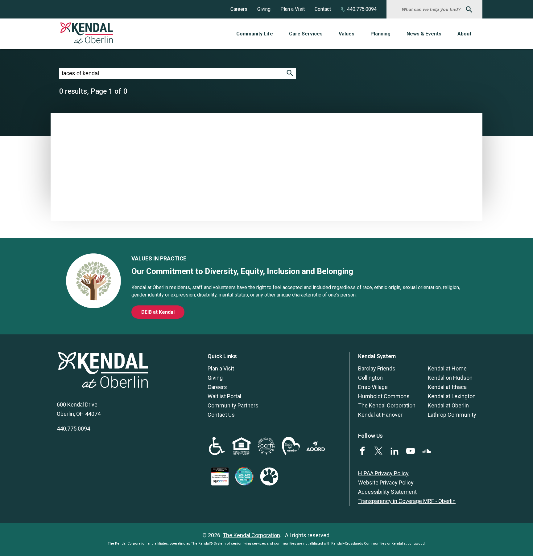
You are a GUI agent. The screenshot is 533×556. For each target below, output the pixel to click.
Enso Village (373, 387)
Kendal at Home (447, 368)
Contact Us (221, 414)
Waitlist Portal (224, 396)
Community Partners (233, 405)
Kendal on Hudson (450, 377)
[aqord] (315, 449)
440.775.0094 (362, 9)
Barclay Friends (376, 368)
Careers (238, 9)
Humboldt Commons (384, 396)
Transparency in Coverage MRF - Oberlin (407, 501)
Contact (323, 9)
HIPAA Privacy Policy (383, 473)
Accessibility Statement (387, 492)
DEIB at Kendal (158, 312)
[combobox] (432, 9)
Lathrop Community (452, 414)
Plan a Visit (292, 9)
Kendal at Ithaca (447, 387)
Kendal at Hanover (380, 414)
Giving (264, 9)
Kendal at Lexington (452, 396)
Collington (370, 377)
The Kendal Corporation (386, 405)
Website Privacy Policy (386, 482)
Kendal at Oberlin (448, 405)
